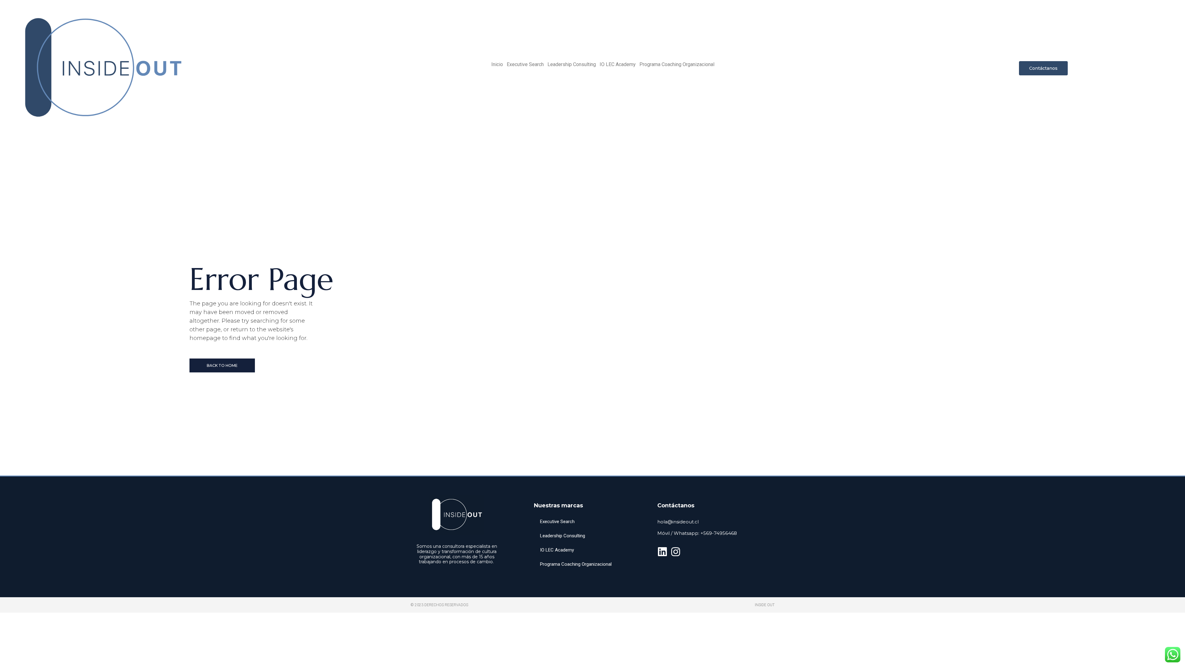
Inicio (497, 64)
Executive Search (525, 64)
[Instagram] (676, 552)
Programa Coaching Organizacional (676, 64)
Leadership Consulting (571, 64)
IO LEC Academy (618, 64)
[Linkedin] (662, 552)
